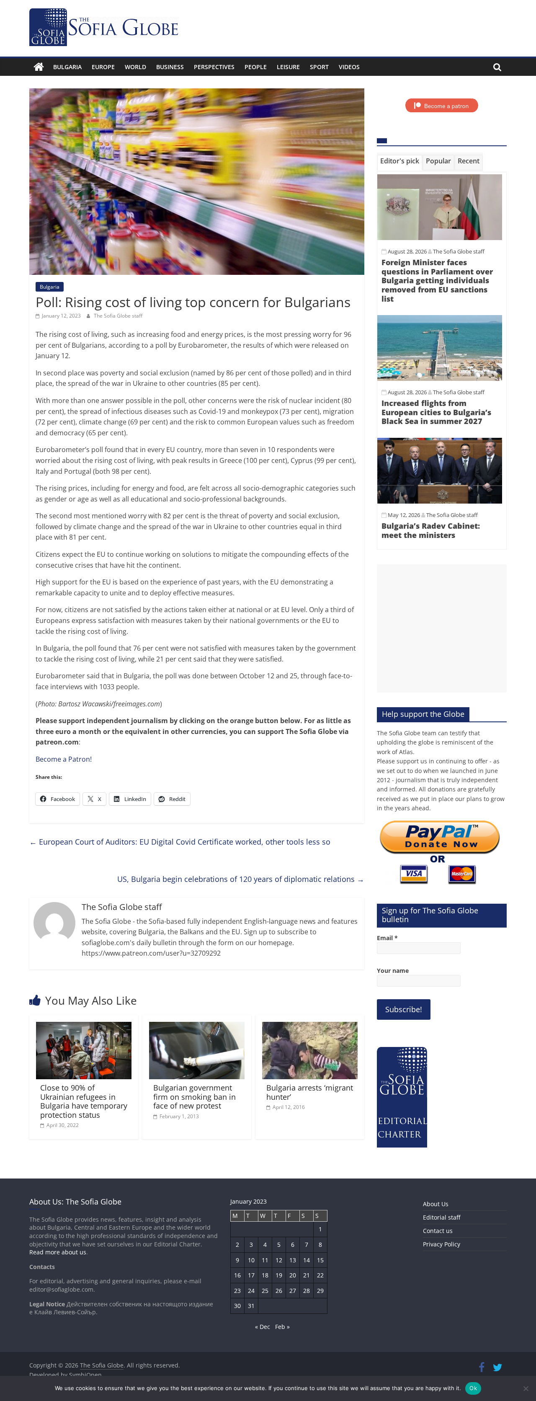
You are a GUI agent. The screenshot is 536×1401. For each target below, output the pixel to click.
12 (279, 1260)
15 (320, 1260)
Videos (349, 67)
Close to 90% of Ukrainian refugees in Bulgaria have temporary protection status (83, 1101)
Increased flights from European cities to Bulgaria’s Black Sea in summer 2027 (436, 412)
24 (251, 1291)
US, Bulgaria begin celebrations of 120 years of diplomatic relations (240, 879)
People (256, 67)
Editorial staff (441, 1217)
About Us (435, 1204)
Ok (473, 1388)
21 (306, 1275)
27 (292, 1291)
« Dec (262, 1327)
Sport (319, 67)
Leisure (288, 67)
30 (237, 1306)
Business (170, 67)
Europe (103, 67)
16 (237, 1275)
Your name (393, 970)
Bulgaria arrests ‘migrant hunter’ (309, 1092)
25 (265, 1291)
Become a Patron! (64, 759)
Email (387, 938)
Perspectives (214, 67)
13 (292, 1260)
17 (251, 1275)
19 (279, 1275)
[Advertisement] (442, 628)
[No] (525, 1388)
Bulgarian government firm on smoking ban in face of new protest (194, 1097)
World (135, 67)
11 (265, 1260)
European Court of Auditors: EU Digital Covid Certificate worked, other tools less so (179, 842)
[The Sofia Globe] (38, 67)
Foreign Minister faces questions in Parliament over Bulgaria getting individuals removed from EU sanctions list (437, 280)
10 (251, 1260)
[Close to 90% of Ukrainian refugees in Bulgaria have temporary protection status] (83, 1026)
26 (279, 1291)
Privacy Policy (441, 1244)
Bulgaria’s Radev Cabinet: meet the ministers (430, 530)
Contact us (438, 1231)
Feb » (282, 1327)
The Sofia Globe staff (118, 315)
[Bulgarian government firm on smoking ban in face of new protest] (197, 1026)
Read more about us (57, 1252)
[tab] (400, 163)
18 (265, 1275)
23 (237, 1291)
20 (292, 1275)
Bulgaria (67, 67)
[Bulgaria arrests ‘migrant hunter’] (310, 1026)
